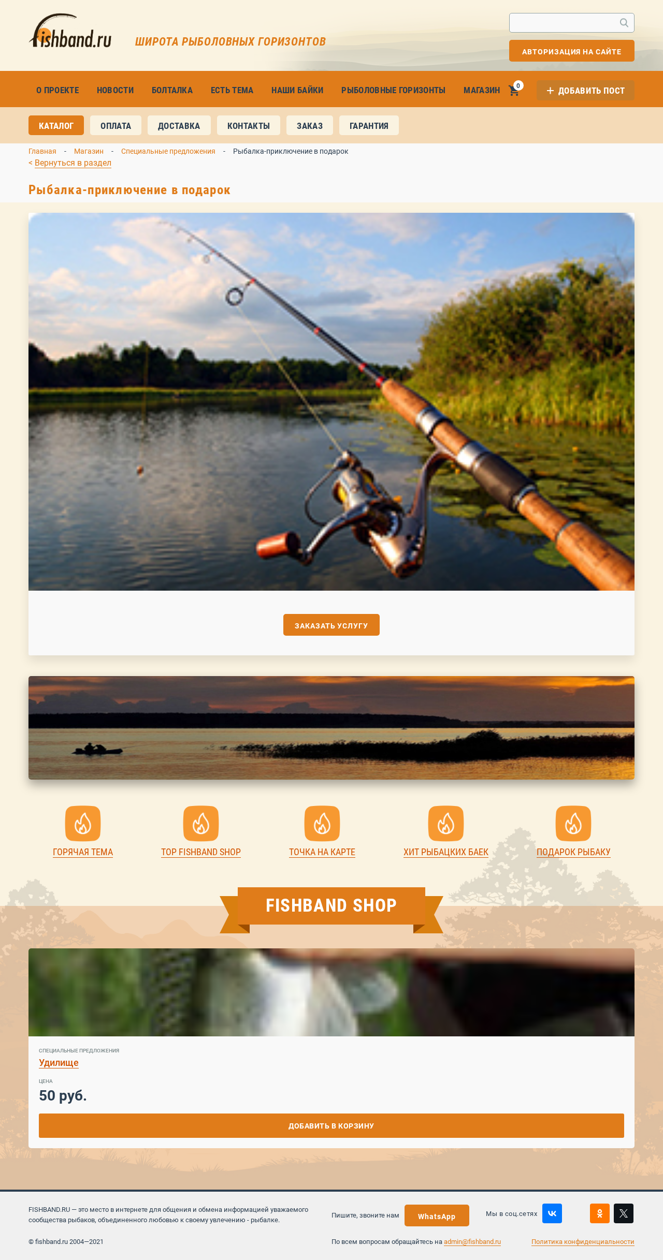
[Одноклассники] (600, 1213)
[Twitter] (623, 1213)
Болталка (172, 90)
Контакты (248, 126)
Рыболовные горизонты (393, 90)
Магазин (482, 90)
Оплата (115, 126)
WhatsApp (437, 1216)
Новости (115, 90)
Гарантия (369, 126)
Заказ (310, 126)
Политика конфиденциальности (583, 1242)
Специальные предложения (168, 151)
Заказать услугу (331, 626)
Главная (42, 151)
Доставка (179, 126)
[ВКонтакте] (552, 1213)
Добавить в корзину (331, 1126)
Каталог (56, 126)
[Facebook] (576, 1213)
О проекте (57, 90)
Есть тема (232, 90)
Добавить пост (591, 90)
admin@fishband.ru (472, 1242)
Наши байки (297, 90)
